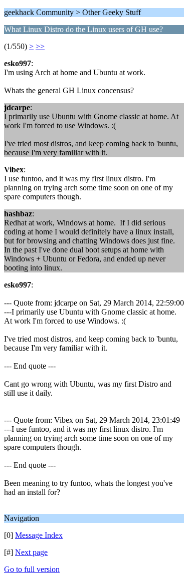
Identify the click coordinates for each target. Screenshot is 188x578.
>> (40, 46)
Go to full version (32, 569)
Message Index (39, 535)
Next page (31, 552)
